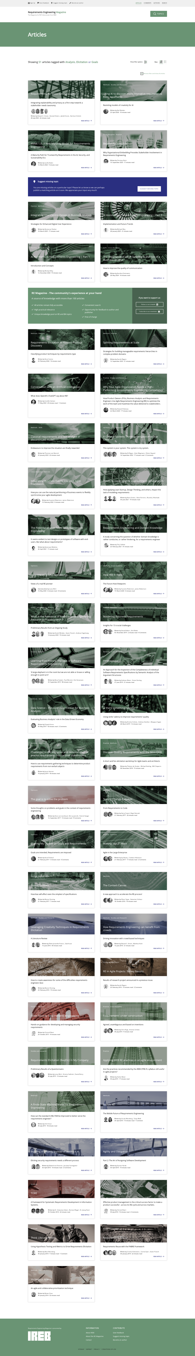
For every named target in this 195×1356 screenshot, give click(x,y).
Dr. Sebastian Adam (61, 1210)
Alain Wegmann (139, 453)
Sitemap (81, 1349)
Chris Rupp (125, 1030)
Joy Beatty (124, 858)
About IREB (90, 1333)
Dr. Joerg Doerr (85, 1210)
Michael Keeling (146, 766)
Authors (157, 3)
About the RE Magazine (94, 1336)
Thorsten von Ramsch (52, 453)
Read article (85, 121)
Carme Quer (145, 1252)
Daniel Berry (79, 1074)
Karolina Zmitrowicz (123, 273)
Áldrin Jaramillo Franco (56, 944)
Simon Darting (137, 680)
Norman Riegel (74, 1210)
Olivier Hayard (150, 453)
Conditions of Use (109, 1349)
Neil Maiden (121, 110)
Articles (139, 3)
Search (164, 3)
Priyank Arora (49, 724)
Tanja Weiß (137, 1119)
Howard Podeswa (122, 409)
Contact (89, 1340)
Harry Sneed (125, 813)
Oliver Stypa (125, 899)
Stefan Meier (121, 1077)
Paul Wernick (68, 680)
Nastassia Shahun (51, 229)
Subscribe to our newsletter (148, 311)
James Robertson (68, 500)
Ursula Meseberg (127, 1119)
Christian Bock (122, 160)
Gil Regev (130, 453)
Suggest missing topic (149, 189)
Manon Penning (50, 899)
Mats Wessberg (50, 1252)
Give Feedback (118, 1333)
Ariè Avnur (48, 1124)
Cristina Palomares (133, 1252)
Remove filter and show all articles (154, 73)
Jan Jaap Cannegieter (70, 1166)
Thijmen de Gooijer (133, 766)
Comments (147, 3)
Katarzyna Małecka (51, 547)
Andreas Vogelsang (82, 633)
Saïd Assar (68, 944)
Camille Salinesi (50, 401)
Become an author (120, 1340)
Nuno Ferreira (141, 498)
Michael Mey (121, 229)
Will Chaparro (156, 766)
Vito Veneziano (78, 680)
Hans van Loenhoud (61, 816)
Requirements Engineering (47, 13)
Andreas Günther (144, 722)
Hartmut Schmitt (75, 116)
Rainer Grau (49, 1293)
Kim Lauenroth (74, 816)
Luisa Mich (52, 589)
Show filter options (136, 62)
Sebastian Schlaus (136, 899)
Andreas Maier (126, 680)
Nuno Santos (49, 359)
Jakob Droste (65, 116)
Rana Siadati (59, 680)
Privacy (97, 1349)
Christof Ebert (49, 1032)
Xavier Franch (70, 633)
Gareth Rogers (122, 359)
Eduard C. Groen (43, 116)
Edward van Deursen (56, 1166)
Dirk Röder (134, 631)
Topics (160, 14)
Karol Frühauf (49, 858)
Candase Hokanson (135, 858)
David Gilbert (125, 631)
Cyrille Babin (49, 163)
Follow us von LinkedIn (148, 304)
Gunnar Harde (122, 1166)
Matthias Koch (138, 944)
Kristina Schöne (132, 722)
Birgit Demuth (135, 813)
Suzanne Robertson (55, 500)
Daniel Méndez (60, 633)
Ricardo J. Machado (153, 498)
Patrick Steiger (84, 816)
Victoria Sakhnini (68, 1074)
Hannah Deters (55, 116)
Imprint (89, 1349)
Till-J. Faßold (121, 545)
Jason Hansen (49, 771)
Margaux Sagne (156, 722)
